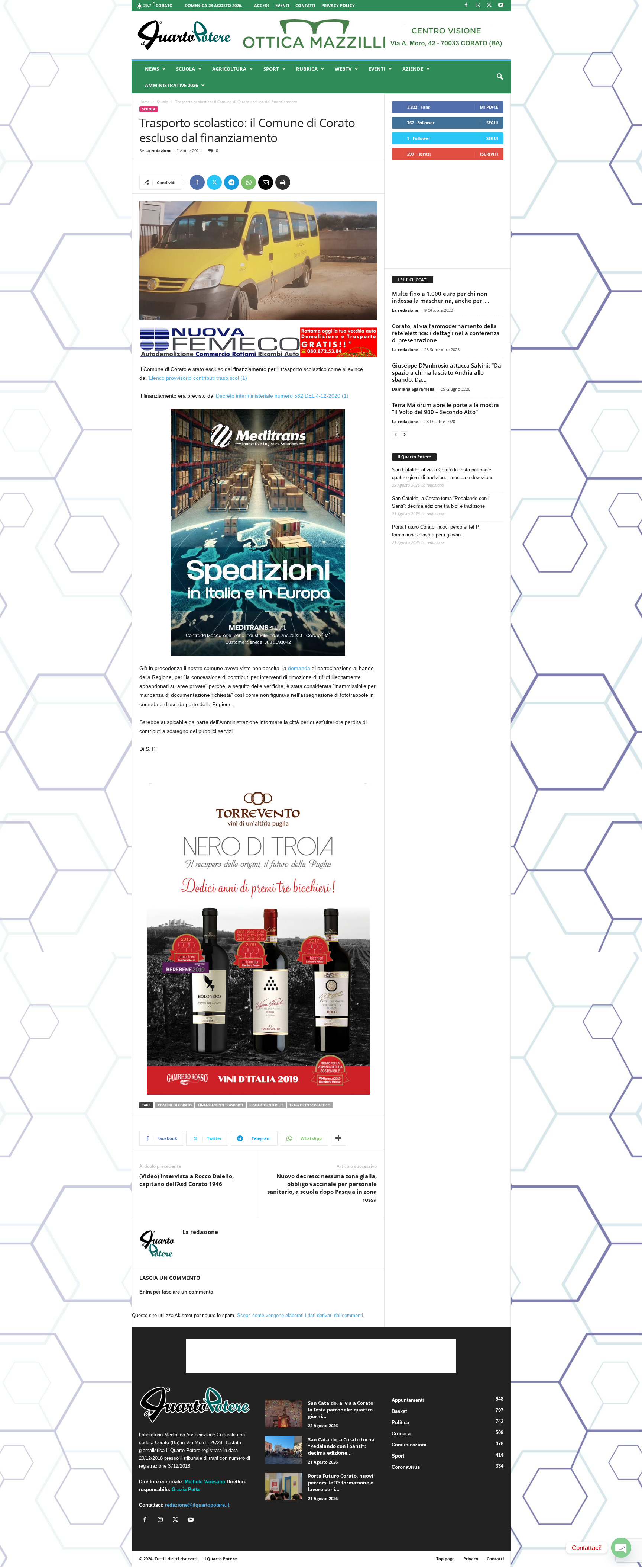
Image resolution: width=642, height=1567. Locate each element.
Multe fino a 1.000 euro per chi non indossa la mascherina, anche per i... (440, 297)
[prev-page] (395, 434)
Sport (271, 68)
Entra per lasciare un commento (176, 1292)
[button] (500, 77)
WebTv (343, 68)
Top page (445, 1558)
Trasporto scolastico (309, 1105)
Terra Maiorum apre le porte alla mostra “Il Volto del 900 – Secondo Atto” (445, 408)
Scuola (185, 68)
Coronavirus (406, 1467)
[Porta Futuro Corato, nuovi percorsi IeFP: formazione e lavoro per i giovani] (283, 1486)
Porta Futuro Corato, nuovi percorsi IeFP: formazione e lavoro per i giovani (436, 531)
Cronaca (401, 1433)
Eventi (282, 5)
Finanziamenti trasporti (220, 1105)
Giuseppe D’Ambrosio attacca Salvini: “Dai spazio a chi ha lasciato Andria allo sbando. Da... (447, 372)
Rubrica (307, 68)
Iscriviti (489, 154)
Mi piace (489, 107)
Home (144, 101)
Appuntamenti (408, 1400)
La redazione (158, 150)
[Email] (265, 182)
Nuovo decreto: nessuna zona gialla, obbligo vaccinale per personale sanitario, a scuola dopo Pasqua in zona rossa (322, 1187)
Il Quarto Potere (414, 456)
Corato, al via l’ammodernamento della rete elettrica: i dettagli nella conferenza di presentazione (446, 333)
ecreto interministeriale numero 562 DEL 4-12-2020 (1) (284, 396)
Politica (400, 1422)
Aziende (412, 68)
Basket (399, 1411)
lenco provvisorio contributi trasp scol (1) (199, 378)
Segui (492, 122)
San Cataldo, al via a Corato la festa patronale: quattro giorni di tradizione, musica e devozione (442, 473)
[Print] (282, 182)
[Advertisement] (447, 213)
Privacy (470, 1558)
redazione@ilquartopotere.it (197, 1505)
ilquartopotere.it (266, 1105)
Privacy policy (338, 5)
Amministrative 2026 (171, 85)
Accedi (261, 5)
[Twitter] (214, 182)
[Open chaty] (621, 1548)
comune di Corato (175, 1105)
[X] (489, 5)
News (152, 68)
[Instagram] (477, 5)
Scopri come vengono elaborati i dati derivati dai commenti (300, 1315)
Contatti (305, 5)
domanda (299, 668)
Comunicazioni (409, 1445)
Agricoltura (229, 68)
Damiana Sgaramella (413, 389)
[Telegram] (231, 182)
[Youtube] (500, 5)
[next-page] (404, 434)
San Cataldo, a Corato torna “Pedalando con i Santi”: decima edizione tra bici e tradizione (440, 502)
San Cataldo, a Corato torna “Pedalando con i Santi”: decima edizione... (341, 1446)
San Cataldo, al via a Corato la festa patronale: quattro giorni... (340, 1410)
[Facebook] (466, 5)
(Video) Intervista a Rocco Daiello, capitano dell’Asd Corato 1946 (186, 1180)
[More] (338, 1138)
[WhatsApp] (248, 182)
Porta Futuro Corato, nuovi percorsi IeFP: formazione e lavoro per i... (340, 1483)
